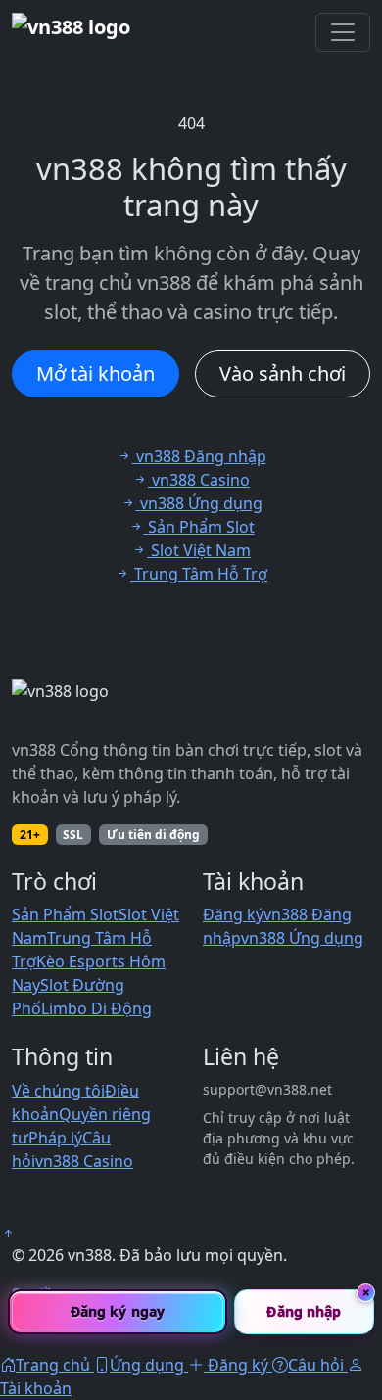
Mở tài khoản (95, 373)
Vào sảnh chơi (282, 373)
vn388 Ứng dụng (302, 938)
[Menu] (342, 32)
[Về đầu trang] (8, 1233)
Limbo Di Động (96, 1008)
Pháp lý (55, 1137)
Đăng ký (233, 914)
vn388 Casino (84, 1161)
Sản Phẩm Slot (65, 914)
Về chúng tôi (58, 1090)
